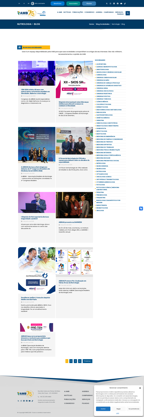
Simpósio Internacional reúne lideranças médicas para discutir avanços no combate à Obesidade (74, 104)
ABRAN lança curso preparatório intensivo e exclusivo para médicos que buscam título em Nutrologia (35, 338)
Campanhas (109, 12)
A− (19, 3)
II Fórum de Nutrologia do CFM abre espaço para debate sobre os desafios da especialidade (74, 160)
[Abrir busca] (128, 13)
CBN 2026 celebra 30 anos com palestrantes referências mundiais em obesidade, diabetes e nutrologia (35, 91)
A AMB (59, 12)
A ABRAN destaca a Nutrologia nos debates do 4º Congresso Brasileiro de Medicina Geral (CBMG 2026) (35, 169)
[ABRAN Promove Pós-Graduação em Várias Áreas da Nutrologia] (74, 262)
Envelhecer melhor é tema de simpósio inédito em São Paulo (35, 298)
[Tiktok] (124, 3)
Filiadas (120, 14)
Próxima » (87, 361)
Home (91, 24)
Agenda (99, 12)
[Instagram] (110, 3)
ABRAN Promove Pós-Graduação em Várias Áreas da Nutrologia (72, 282)
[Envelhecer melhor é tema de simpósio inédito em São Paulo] (36, 270)
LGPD (117, 413)
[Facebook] (117, 3)
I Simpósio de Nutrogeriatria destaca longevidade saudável (35, 218)
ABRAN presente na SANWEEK (70, 222)
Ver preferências (134, 409)
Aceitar (103, 409)
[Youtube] (121, 3)
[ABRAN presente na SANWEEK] (74, 205)
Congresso (89, 12)
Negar (119, 409)
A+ (29, 3)
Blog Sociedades (103, 24)
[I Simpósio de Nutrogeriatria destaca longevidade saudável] (36, 202)
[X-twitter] (106, 3)
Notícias (67, 12)
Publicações (77, 12)
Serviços (119, 12)
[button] (140, 388)
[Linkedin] (114, 3)
